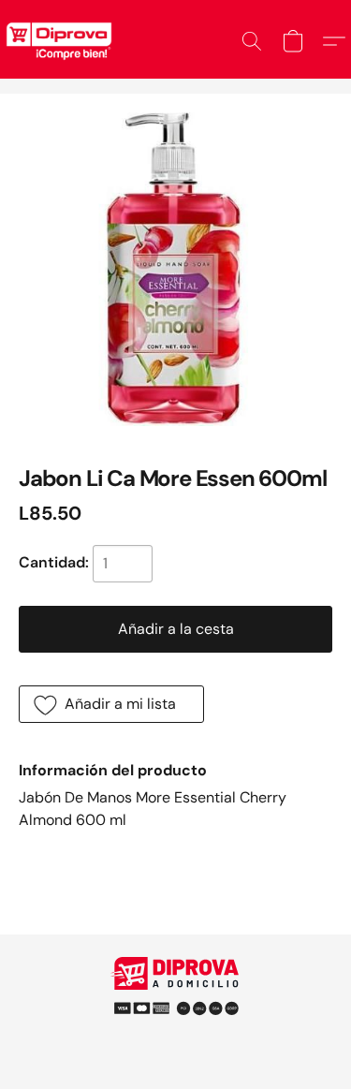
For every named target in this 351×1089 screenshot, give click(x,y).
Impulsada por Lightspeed (175, 1032)
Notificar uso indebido (176, 1000)
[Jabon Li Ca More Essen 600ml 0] (175, 269)
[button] (252, 41)
